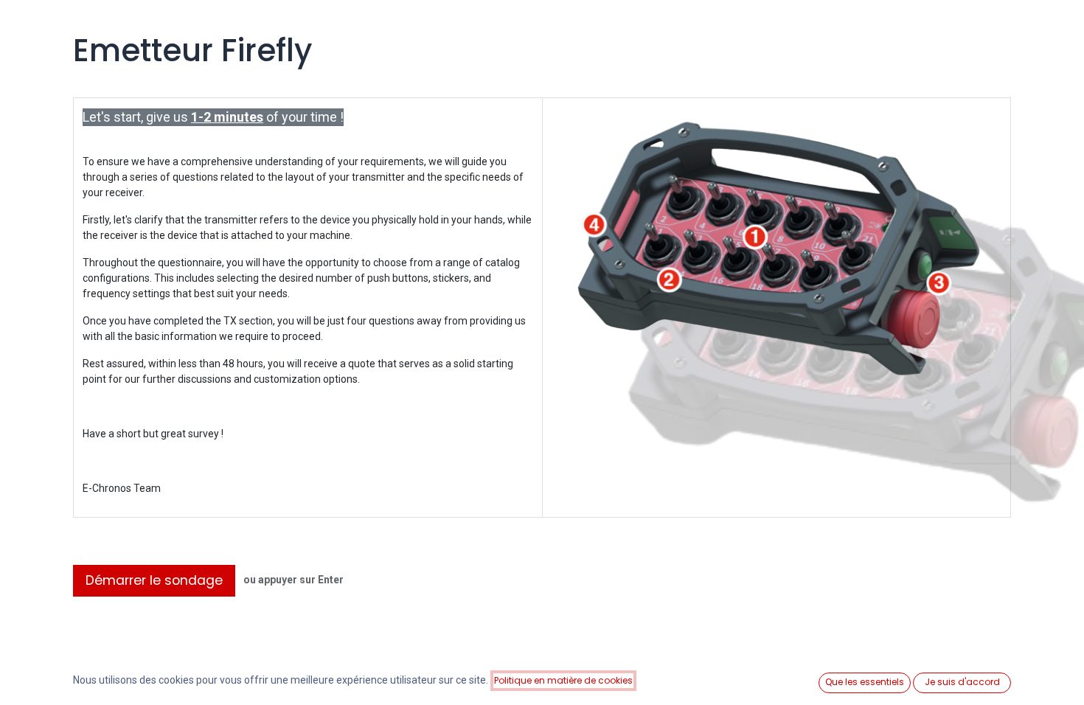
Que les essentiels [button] (864, 682)
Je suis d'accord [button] (962, 682)
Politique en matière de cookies (563, 680)
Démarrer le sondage (154, 580)
